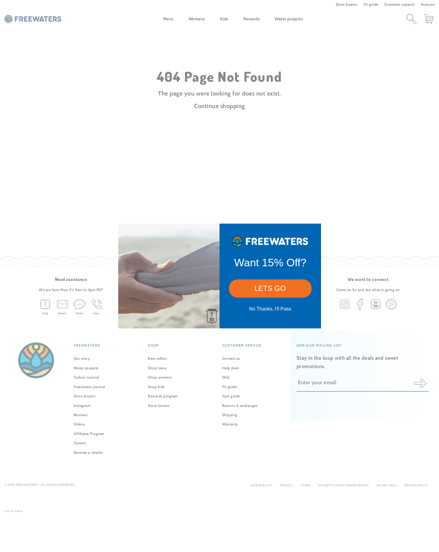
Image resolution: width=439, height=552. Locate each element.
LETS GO (270, 288)
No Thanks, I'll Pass (270, 308)
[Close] (314, 231)
